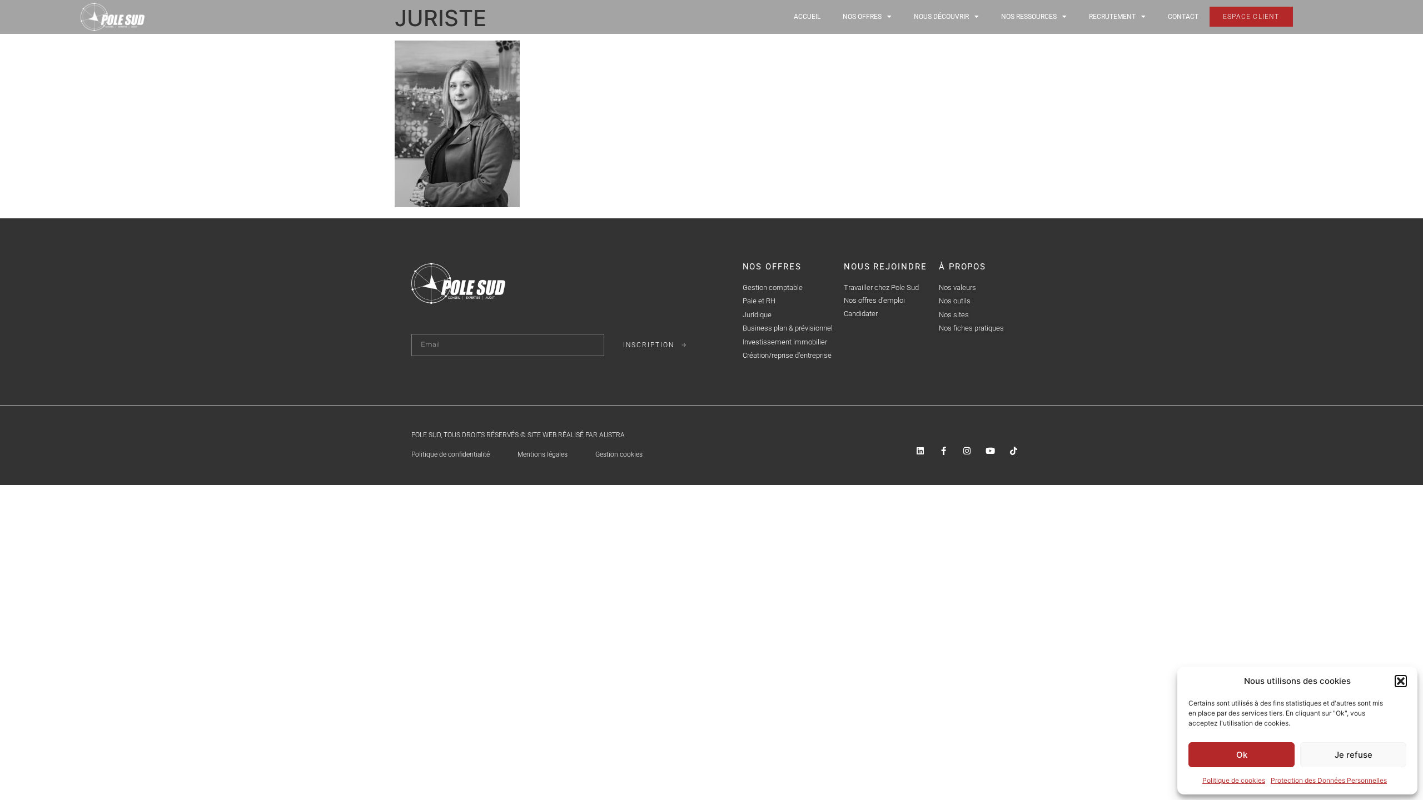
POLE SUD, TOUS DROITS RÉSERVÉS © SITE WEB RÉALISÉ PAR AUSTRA (518, 435)
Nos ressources (1029, 17)
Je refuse (1353, 754)
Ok (1241, 754)
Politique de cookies (1233, 780)
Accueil (807, 17)
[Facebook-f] (943, 451)
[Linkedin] (920, 451)
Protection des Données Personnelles (1329, 780)
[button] (1400, 681)
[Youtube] (990, 451)
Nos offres (862, 17)
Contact (1183, 17)
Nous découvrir (941, 17)
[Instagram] (967, 451)
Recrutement (1112, 17)
